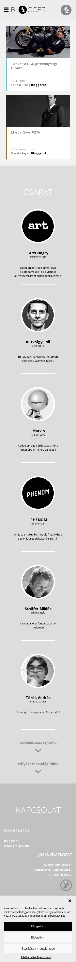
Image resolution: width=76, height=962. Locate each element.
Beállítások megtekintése (38, 948)
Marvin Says (19, 153)
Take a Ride (19, 85)
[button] (70, 901)
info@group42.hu (16, 846)
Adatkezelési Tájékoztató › (52, 870)
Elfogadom (38, 926)
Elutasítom (38, 937)
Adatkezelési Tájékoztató (36, 957)
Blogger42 (38, 85)
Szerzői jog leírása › (58, 865)
